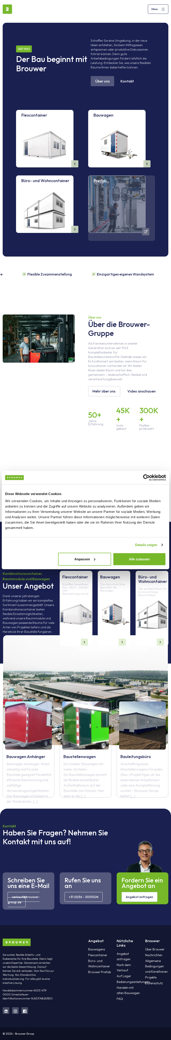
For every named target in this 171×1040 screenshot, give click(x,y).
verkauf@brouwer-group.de (24, 899)
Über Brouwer (155, 949)
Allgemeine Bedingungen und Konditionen (156, 966)
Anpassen (82, 559)
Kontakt (127, 81)
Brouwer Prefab (99, 972)
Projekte (151, 977)
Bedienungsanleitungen (133, 982)
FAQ (120, 999)
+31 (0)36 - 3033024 (83, 897)
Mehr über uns (104, 391)
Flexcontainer (97, 955)
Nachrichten (153, 955)
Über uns (102, 81)
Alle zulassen (139, 559)
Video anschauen (141, 391)
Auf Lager (124, 976)
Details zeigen (146, 545)
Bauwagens (96, 949)
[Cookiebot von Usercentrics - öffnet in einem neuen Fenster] (146, 477)
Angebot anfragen (139, 897)
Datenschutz (154, 983)
